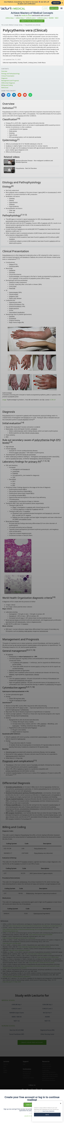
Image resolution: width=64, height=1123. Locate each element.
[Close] (60, 1103)
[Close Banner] (62, 3)
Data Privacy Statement (48, 1111)
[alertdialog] (32, 3)
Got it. (47, 1114)
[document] (32, 561)
